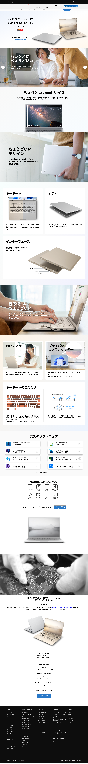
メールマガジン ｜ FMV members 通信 (59, 714)
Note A (8, 716)
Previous (3, 67)
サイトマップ (15, 760)
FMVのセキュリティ (25, 742)
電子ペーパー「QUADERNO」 (59, 738)
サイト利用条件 (21, 760)
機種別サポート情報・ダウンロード (43, 720)
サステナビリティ (71, 718)
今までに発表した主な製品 (11, 754)
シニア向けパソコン (25, 722)
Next (85, 67)
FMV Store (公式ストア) (27, 709)
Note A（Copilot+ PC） (11, 714)
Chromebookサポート (42, 730)
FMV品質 (23, 740)
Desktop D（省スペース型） (11, 746)
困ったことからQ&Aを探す (42, 712)
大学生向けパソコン (25, 720)
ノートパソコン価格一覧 (26, 712)
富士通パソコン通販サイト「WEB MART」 (62, 607)
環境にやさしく (24, 746)
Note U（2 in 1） (9, 733)
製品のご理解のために (25, 738)
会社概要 (69, 712)
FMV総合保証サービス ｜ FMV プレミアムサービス (60, 726)
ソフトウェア (55, 9)
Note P (8, 718)
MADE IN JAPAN (24, 744)
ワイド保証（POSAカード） (26, 736)
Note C (8, 735)
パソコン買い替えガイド (26, 726)
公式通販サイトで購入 (20, 39)
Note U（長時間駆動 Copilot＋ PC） (13, 727)
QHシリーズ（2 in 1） (10, 739)
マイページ (52, 1)
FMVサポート (40, 709)
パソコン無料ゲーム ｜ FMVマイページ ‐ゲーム (59, 717)
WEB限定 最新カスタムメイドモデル (28, 716)
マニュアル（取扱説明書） (42, 732)
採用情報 (69, 722)
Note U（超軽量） (10, 729)
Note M (8, 737)
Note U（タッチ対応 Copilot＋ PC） (13, 725)
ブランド (69, 716)
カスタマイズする (44, 696)
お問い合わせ (76, 1)
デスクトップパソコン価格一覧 (27, 714)
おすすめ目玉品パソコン (26, 718)
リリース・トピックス (72, 720)
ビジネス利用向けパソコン (26, 724)
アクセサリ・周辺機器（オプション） (13, 750)
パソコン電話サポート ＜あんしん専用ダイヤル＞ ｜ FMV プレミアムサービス (60, 730)
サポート (46, 1)
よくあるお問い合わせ (41, 716)
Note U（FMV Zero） (10, 731)
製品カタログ (9, 752)
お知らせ (39, 724)
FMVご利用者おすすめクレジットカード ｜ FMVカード (60, 723)
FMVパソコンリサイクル (41, 722)
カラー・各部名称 (32, 9)
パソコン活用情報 (40, 714)
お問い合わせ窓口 (40, 718)
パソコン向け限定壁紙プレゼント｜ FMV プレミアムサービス (60, 733)
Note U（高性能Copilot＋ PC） (12, 723)
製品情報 (54, 741)
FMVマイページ (56, 709)
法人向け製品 (35, 1)
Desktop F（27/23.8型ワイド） (12, 744)
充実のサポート (24, 748)
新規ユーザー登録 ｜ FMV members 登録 (59, 712)
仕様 (44, 9)
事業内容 (69, 714)
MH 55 (21, 9)
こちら (50, 472)
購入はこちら (67, 9)
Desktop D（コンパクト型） (11, 748)
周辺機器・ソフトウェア (26, 728)
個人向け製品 (28, 1)
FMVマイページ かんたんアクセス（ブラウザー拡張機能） (60, 720)
